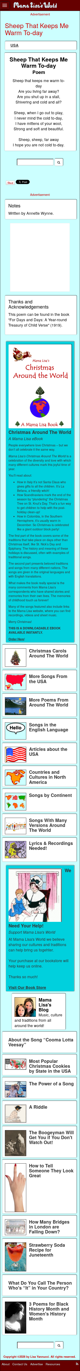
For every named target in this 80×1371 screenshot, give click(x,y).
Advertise (36, 1364)
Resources (53, 1364)
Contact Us (19, 1364)
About (6, 1364)
